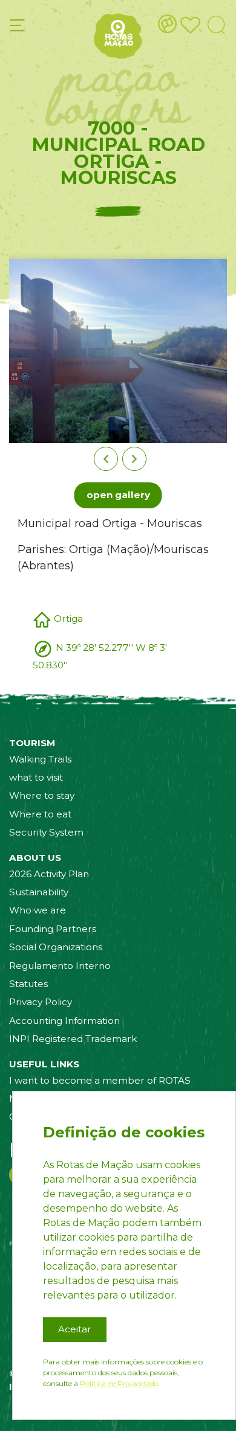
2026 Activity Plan (49, 874)
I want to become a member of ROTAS (100, 1080)
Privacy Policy (40, 1002)
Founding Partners (52, 929)
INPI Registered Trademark (73, 1038)
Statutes (28, 983)
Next (134, 459)
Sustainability (38, 892)
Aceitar (74, 1329)
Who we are (37, 910)
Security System (46, 832)
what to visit (36, 777)
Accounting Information (64, 1020)
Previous (106, 459)
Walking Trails (40, 759)
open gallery (118, 494)
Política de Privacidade (119, 1383)
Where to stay (41, 795)
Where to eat (40, 814)
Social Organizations (55, 947)
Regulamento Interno (60, 965)
